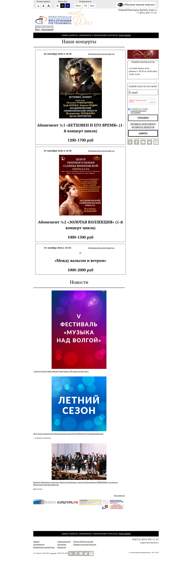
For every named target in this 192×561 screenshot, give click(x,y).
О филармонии (99, 35)
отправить (143, 118)
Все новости (119, 495)
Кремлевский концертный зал (101, 54)
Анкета (143, 133)
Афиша (36, 541)
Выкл (78, 6)
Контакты (113, 35)
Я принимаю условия (139, 111)
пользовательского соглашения (138, 112)
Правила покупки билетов (84, 544)
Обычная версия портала (139, 4)
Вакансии (61, 547)
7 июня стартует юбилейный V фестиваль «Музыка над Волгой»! (61, 371)
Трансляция (124, 35)
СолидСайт (53, 553)
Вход (37, 29)
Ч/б (85, 6)
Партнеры (61, 544)
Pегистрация (47, 29)
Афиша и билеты (70, 35)
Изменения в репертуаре (44, 547)
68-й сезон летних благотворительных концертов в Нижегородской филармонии (68, 434)
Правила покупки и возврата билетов (143, 125)
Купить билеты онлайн (83, 541)
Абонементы (85, 35)
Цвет (92, 6)
